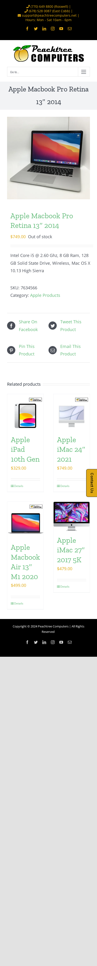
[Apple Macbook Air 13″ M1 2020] (25, 520)
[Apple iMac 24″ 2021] (71, 412)
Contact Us (92, 483)
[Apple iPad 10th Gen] (25, 412)
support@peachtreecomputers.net (49, 15)
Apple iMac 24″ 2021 (71, 449)
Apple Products (45, 295)
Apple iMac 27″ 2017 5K (71, 550)
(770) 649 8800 (42, 6)
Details (18, 486)
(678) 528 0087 (40, 11)
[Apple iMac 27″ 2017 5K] (71, 516)
